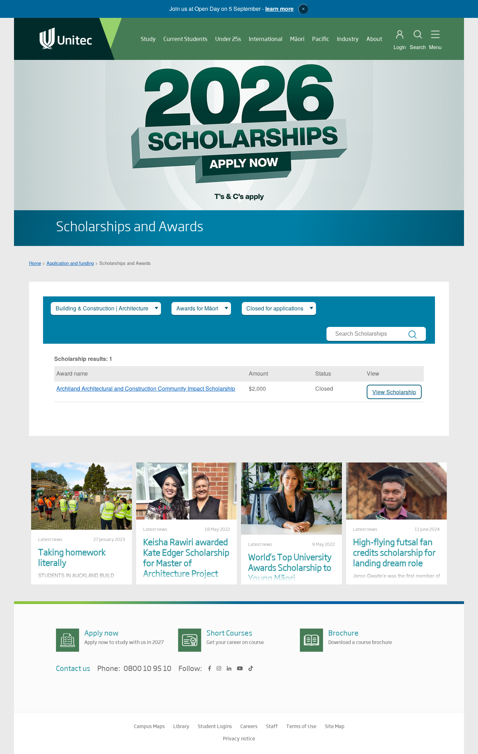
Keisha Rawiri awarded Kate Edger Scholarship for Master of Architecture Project (186, 557)
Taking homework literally (72, 557)
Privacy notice (239, 738)
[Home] (66, 39)
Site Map (334, 725)
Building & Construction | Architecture (102, 308)
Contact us (73, 668)
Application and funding (70, 263)
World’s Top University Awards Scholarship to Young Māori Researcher (289, 572)
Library (181, 725)
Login (400, 46)
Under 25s (228, 39)
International (265, 39)
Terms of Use (301, 725)
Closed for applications (274, 308)
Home (35, 263)
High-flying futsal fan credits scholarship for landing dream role (394, 552)
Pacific (320, 39)
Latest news (50, 539)
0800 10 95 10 (147, 668)
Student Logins (215, 725)
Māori (297, 39)
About (374, 39)
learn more (279, 9)
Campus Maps (149, 725)
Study (148, 39)
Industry (348, 39)
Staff (272, 725)
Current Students (185, 39)
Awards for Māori (197, 308)
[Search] (412, 334)
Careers (249, 725)
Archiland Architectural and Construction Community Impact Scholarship (145, 388)
